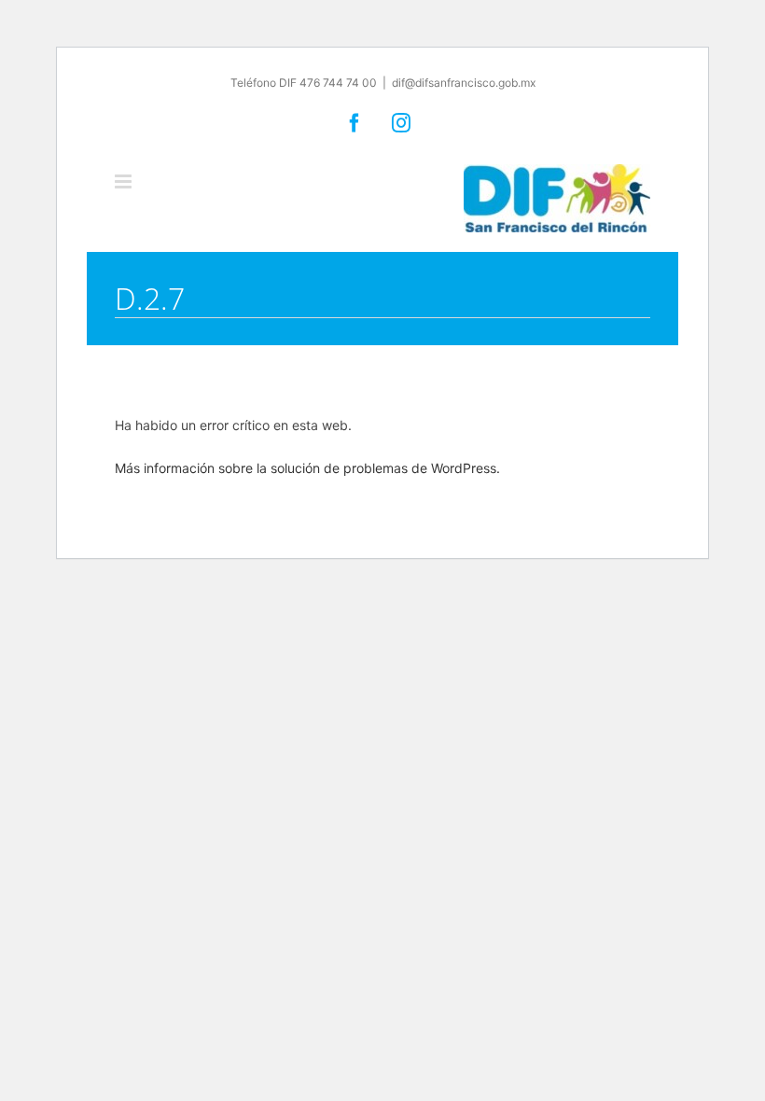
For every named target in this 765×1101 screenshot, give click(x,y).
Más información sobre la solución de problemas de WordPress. (307, 468)
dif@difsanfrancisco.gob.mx (464, 83)
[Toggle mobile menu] (124, 181)
